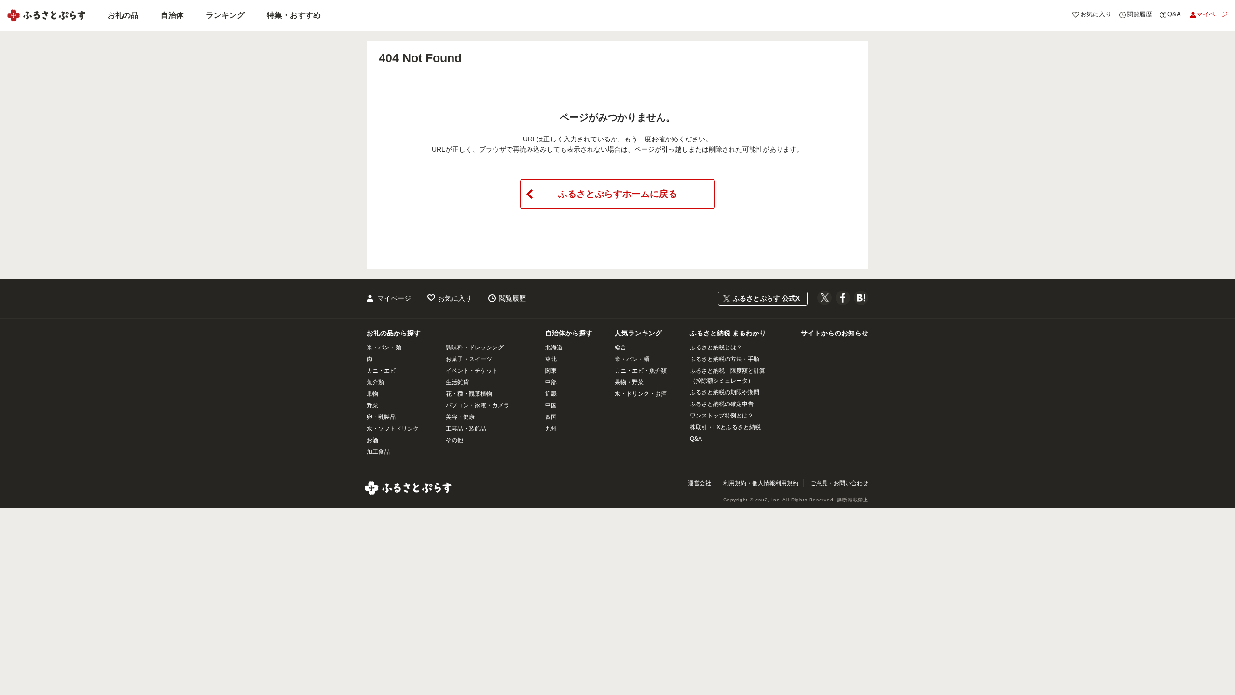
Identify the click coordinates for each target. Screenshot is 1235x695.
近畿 (551, 393)
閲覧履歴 (512, 298)
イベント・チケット (472, 370)
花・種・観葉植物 (469, 393)
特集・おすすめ (294, 15)
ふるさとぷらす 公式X (766, 298)
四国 (551, 417)
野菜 (372, 405)
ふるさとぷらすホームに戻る (617, 194)
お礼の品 (123, 15)
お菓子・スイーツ (469, 359)
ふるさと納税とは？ (716, 347)
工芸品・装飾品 (466, 428)
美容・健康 (460, 417)
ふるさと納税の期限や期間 (724, 392)
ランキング (225, 15)
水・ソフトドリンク (393, 428)
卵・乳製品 (381, 417)
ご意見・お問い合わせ (839, 483)
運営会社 (699, 483)
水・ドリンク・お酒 (641, 393)
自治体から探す (568, 333)
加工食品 (378, 451)
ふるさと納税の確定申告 (722, 404)
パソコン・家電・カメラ (477, 405)
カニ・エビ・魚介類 (641, 370)
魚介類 (375, 382)
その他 (454, 440)
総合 (620, 347)
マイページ (394, 298)
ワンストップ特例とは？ (722, 415)
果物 (372, 393)
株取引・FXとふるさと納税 (725, 427)
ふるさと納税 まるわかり (728, 333)
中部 (551, 382)
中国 (551, 405)
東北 (551, 359)
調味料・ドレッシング (475, 347)
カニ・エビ (381, 370)
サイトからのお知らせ (834, 333)
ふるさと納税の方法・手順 (724, 359)
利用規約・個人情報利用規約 (760, 483)
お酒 (372, 440)
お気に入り (455, 298)
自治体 (172, 15)
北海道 (554, 347)
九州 (551, 428)
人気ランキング (638, 333)
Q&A (696, 438)
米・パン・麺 (384, 347)
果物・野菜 (629, 382)
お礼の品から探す (394, 333)
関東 (551, 370)
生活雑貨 (457, 382)
